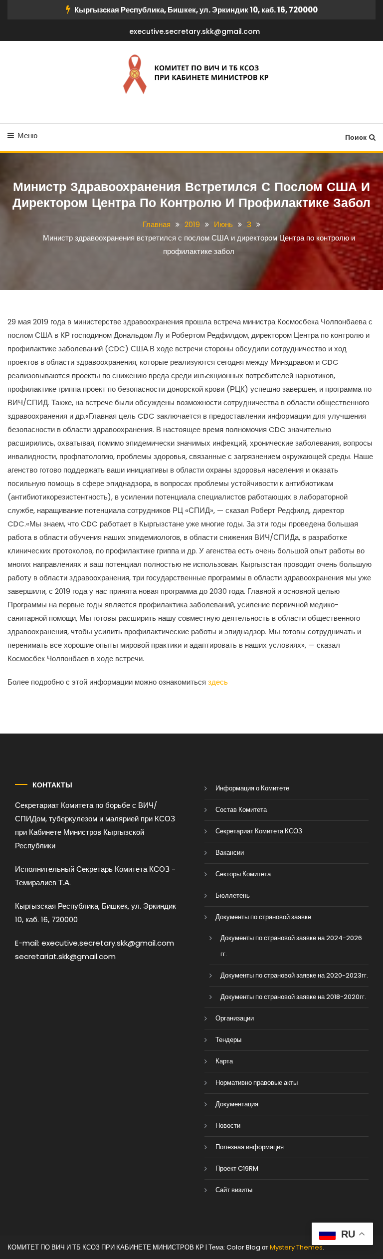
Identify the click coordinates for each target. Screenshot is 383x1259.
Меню (27, 135)
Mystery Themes (296, 1247)
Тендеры (228, 1039)
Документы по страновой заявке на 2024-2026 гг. (291, 946)
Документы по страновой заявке (263, 917)
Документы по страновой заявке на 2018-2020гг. (293, 997)
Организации (234, 1018)
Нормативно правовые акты (256, 1082)
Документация (236, 1104)
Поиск (356, 137)
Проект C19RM (236, 1168)
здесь (218, 682)
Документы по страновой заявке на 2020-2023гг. (294, 975)
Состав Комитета (241, 809)
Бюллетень (232, 895)
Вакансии (229, 852)
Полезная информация (249, 1147)
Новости (227, 1125)
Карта (224, 1061)
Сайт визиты (233, 1190)
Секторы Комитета (243, 874)
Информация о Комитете (252, 788)
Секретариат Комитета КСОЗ (258, 831)
